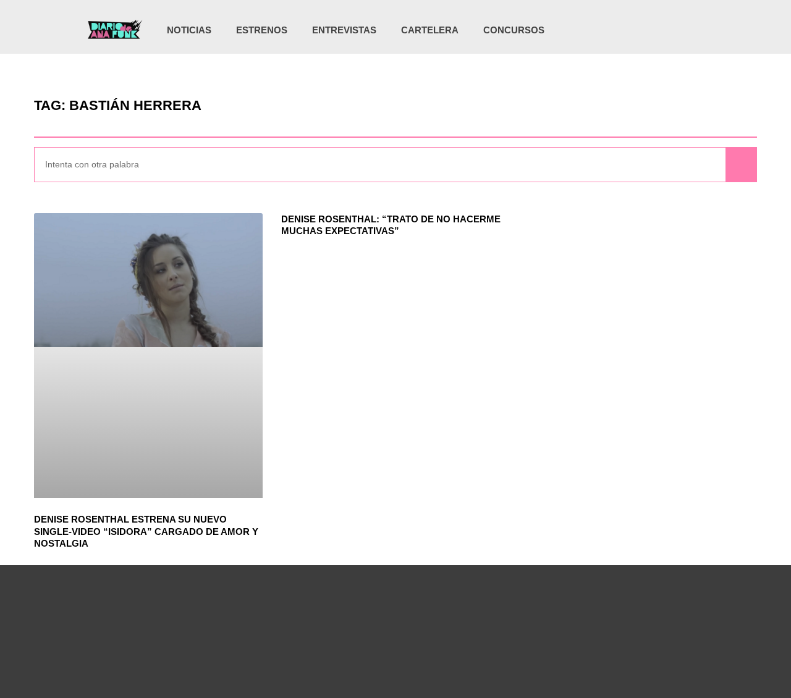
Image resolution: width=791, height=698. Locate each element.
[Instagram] (634, 30)
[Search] (740, 165)
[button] (704, 31)
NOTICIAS (189, 30)
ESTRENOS (261, 30)
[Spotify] (685, 30)
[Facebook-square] (659, 30)
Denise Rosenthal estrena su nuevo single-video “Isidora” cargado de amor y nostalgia (146, 531)
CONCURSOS (513, 30)
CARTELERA (430, 30)
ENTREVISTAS (344, 30)
